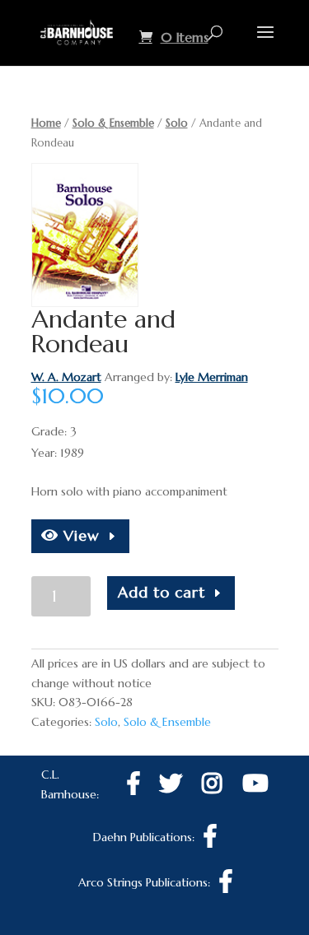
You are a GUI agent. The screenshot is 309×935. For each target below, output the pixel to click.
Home (46, 123)
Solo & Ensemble (113, 123)
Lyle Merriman (212, 377)
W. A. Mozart (66, 377)
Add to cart (161, 592)
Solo (177, 123)
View (79, 535)
